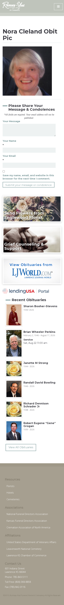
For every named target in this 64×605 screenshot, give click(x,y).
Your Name (9, 140)
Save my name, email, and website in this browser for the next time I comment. (28, 177)
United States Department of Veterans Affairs (31, 542)
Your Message (11, 121)
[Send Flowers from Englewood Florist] (32, 209)
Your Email (9, 155)
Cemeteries (13, 499)
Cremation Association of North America (28, 527)
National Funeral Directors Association (27, 514)
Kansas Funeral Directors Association (27, 520)
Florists (10, 486)
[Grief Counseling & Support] (32, 239)
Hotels (10, 492)
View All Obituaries (21, 447)
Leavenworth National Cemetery (24, 548)
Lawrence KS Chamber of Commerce (26, 555)
